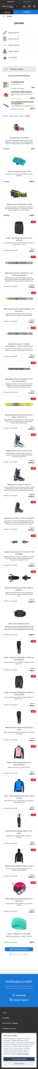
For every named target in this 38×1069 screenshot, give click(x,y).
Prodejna (5, 1018)
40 (24, 954)
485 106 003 (10, 1)
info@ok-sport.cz (27, 1)
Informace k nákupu (10, 1023)
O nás (4, 1012)
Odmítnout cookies (19, 1063)
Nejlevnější (5, 116)
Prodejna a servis (9, 1028)
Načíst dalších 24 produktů (19, 949)
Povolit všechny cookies (19, 1059)
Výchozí (27, 116)
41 (27, 954)
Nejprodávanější (13, 116)
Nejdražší (21, 116)
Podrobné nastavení (23, 1054)
